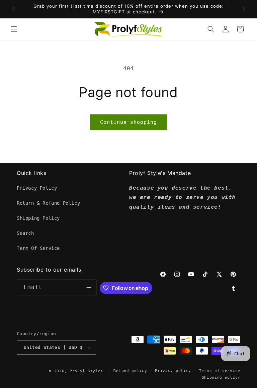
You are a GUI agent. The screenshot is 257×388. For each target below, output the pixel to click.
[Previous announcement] (13, 9)
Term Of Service (38, 248)
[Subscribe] (88, 287)
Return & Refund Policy (48, 203)
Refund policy (130, 371)
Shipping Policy (38, 218)
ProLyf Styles (86, 371)
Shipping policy (221, 377)
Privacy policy (173, 371)
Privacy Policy (37, 188)
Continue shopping (128, 122)
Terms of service (219, 371)
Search (25, 233)
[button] (14, 29)
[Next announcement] (244, 9)
